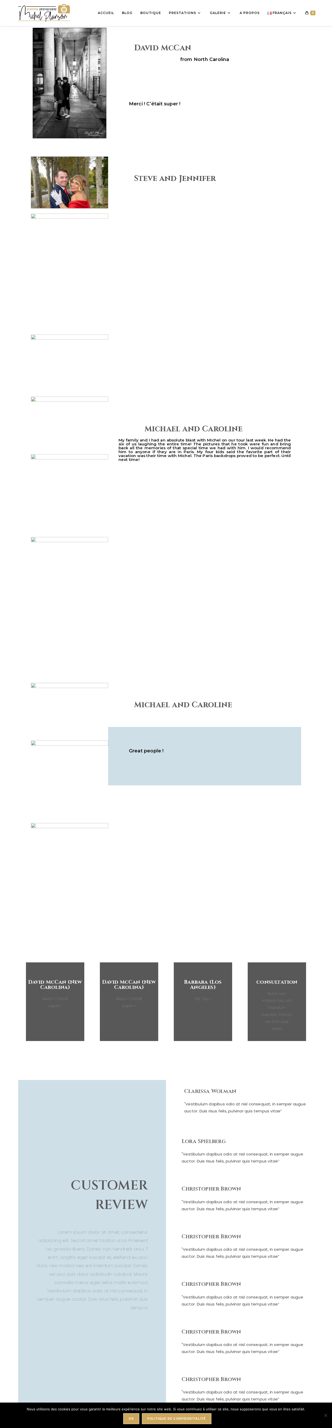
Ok (131, 1418)
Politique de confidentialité (176, 1418)
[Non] (325, 1415)
